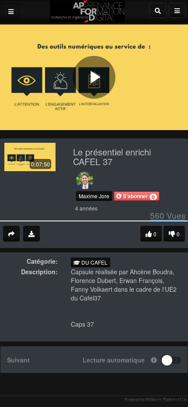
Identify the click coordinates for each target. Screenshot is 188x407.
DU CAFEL (94, 262)
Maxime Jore (94, 196)
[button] (137, 196)
